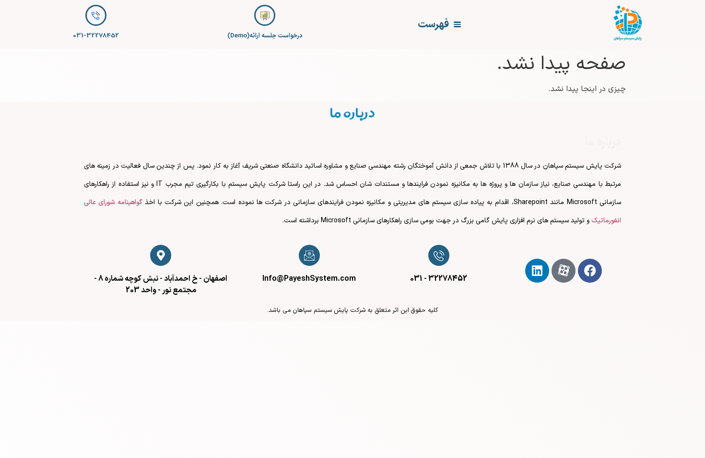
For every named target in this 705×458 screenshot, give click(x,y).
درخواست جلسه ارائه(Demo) (265, 36)
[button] (439, 24)
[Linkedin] (537, 271)
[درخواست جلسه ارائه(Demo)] (264, 15)
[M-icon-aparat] (564, 271)
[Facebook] (590, 271)
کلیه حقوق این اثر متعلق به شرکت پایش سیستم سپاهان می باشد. (352, 310)
